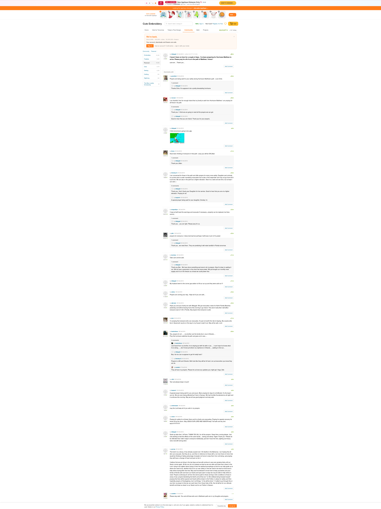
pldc (172, 233)
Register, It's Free (218, 24)
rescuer (173, 98)
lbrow (172, 151)
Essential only (222, 506)
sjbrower (173, 303)
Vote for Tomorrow (158, 30)
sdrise (173, 292)
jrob (172, 318)
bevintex (173, 255)
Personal (153, 51)
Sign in (150, 46)
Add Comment (229, 66)
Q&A (197, 30)
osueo (173, 416)
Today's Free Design (174, 30)
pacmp (173, 449)
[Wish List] (225, 23)
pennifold (174, 76)
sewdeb (177, 367)
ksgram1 (177, 197)
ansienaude (174, 405)
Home (147, 30)
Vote (232, 15)
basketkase (174, 331)
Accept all (232, 506)
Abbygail (173, 54)
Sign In (201, 24)
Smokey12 (174, 173)
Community (188, 30)
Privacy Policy (160, 507)
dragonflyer (174, 209)
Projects (205, 30)
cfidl (172, 379)
